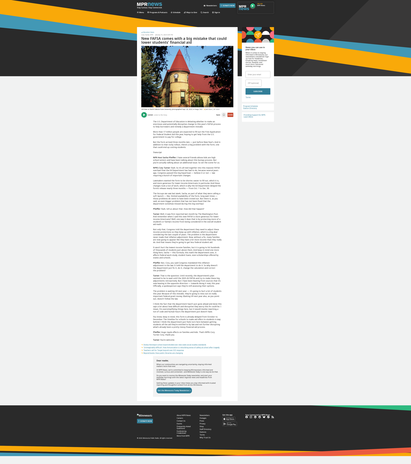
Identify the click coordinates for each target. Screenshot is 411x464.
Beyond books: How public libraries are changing (163, 353)
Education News (148, 32)
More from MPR (183, 436)
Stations (203, 432)
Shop (202, 426)
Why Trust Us (205, 437)
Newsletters (205, 415)
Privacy (202, 423)
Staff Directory (205, 429)
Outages (203, 418)
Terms (248, 97)
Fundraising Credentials (181, 432)
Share (230, 115)
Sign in (217, 12)
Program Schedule (250, 106)
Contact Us (181, 421)
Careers (180, 418)
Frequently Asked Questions (184, 427)
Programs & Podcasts (158, 12)
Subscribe (257, 91)
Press (202, 421)
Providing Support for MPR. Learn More (255, 116)
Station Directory (250, 108)
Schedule (176, 12)
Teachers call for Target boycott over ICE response (163, 350)
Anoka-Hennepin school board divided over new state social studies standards (174, 344)
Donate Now (227, 5)
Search (206, 12)
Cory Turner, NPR (147, 35)
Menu (141, 12)
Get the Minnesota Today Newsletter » (174, 390)
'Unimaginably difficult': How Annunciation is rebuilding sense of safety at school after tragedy (181, 347)
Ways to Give (191, 12)
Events (179, 423)
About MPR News (184, 415)
